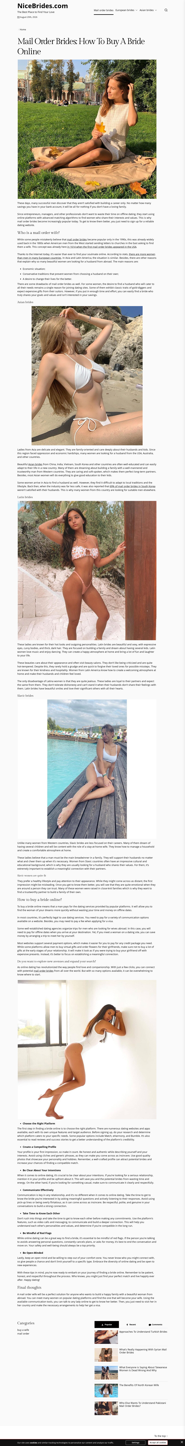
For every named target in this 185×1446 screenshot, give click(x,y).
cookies (33, 1442)
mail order (23, 1333)
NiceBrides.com (42, 6)
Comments (156, 1324)
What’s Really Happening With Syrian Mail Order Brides (143, 1351)
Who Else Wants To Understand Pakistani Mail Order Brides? (142, 1404)
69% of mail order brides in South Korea (132, 486)
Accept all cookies (158, 1442)
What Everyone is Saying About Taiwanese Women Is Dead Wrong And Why (143, 1369)
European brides (125, 10)
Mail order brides (103, 10)
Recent (132, 1324)
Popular (108, 1324)
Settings (135, 1442)
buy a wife (23, 1330)
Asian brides (147, 10)
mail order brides (77, 239)
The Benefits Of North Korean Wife (139, 1385)
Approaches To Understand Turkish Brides (143, 1331)
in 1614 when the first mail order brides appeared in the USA (101, 246)
